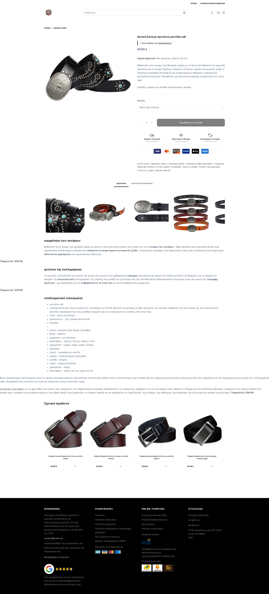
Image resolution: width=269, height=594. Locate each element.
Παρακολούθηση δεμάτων (212, 3)
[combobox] (132, 12)
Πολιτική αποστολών (105, 519)
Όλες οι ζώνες (190, 167)
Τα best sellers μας (209, 167)
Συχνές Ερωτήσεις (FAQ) (154, 515)
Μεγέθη (141, 100)
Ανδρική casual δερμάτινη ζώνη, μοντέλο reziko (65, 457)
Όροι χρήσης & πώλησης (107, 536)
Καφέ (151, 170)
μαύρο (167, 170)
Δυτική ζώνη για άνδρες (168, 167)
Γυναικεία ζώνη (175, 164)
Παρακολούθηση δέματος (155, 519)
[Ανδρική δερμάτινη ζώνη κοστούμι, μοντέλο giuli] (202, 429)
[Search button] (184, 13)
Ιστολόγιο (100, 515)
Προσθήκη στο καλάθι (190, 122)
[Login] (212, 13)
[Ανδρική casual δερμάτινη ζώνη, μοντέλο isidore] (156, 429)
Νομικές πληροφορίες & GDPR (110, 541)
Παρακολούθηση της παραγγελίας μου (63, 543)
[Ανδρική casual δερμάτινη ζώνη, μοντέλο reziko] (65, 429)
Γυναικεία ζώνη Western (198, 164)
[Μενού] (223, 12)
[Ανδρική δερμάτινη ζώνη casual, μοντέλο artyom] (111, 429)
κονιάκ (158, 170)
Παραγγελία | (11, 261)
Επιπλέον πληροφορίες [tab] (142, 183)
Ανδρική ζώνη (158, 164)
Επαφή (194, 3)
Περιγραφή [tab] (121, 183)
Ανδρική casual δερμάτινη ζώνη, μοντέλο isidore (157, 457)
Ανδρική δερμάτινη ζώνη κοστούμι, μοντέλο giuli (202, 457)
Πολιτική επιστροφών (153, 528)
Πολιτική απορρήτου (105, 524)
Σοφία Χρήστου (164, 43)
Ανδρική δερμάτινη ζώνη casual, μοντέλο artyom (111, 457)
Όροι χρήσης (148, 524)
